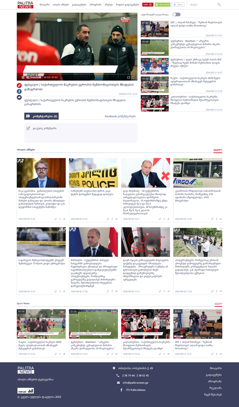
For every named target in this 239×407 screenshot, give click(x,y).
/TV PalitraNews (136, 390)
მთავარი (45, 4)
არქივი (109, 4)
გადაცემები (79, 4)
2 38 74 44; (128, 375)
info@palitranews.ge (135, 382)
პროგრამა (95, 4)
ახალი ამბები (61, 4)
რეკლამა (215, 388)
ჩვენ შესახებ (213, 394)
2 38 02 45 (143, 375)
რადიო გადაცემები (127, 4)
